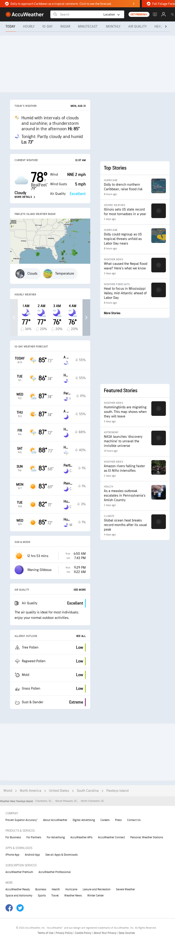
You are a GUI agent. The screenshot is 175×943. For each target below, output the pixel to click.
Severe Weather (125, 889)
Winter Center (95, 895)
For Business (13, 837)
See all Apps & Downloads (61, 855)
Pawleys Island (117, 791)
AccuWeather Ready (17, 889)
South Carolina (88, 791)
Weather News (73, 895)
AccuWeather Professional (55, 872)
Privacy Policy (64, 933)
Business (40, 889)
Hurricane (71, 889)
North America (30, 791)
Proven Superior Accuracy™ (21, 820)
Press (118, 820)
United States (59, 791)
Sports (42, 895)
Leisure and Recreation (97, 889)
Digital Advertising (84, 820)
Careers (105, 820)
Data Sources (127, 933)
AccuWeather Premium (19, 872)
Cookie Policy (83, 933)
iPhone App (12, 855)
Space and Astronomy (18, 895)
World (7, 791)
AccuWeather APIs (81, 837)
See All (81, 636)
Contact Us (134, 820)
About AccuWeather (55, 820)
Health (56, 889)
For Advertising (56, 837)
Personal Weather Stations (146, 837)
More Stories (112, 313)
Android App (32, 855)
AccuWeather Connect (111, 837)
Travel (55, 895)
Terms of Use (46, 933)
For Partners (33, 837)
